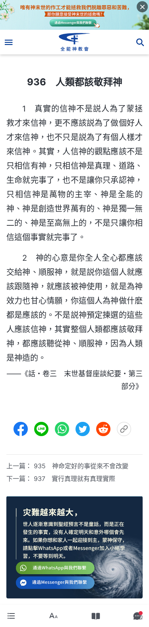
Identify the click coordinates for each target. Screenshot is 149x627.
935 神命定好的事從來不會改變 (81, 466)
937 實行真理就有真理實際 (74, 479)
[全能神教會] (74, 42)
